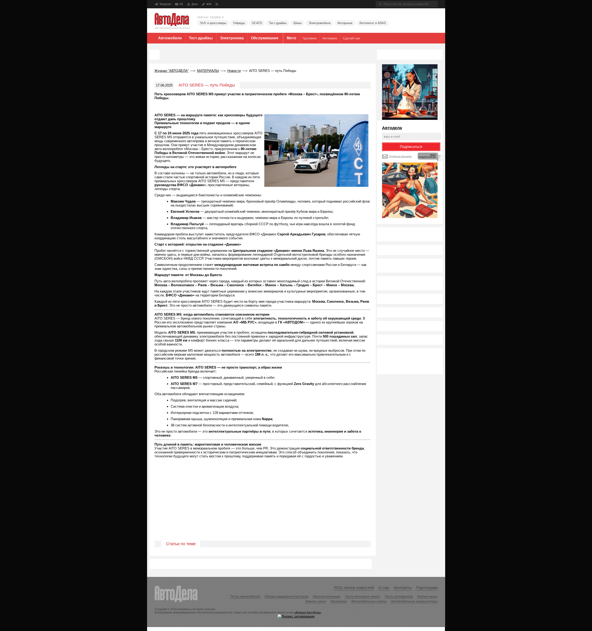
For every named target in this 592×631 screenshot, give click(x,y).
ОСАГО (257, 23)
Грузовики (310, 38)
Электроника (232, 38)
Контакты (403, 587)
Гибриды (239, 23)
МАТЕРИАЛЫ (208, 71)
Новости (234, 71)
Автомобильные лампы (369, 601)
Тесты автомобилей (245, 596)
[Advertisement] (262, 504)
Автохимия (338, 601)
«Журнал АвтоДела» (307, 612)
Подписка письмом (400, 156)
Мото (291, 38)
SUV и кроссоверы (213, 23)
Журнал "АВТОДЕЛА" (171, 71)
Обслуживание (264, 38)
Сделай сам (351, 38)
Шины (297, 23)
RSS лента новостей (354, 587)
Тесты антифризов (399, 596)
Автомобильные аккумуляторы (414, 601)
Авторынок (344, 23)
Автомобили (170, 38)
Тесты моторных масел (362, 596)
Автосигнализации (326, 596)
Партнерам (427, 587)
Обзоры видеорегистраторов (286, 596)
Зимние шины (315, 601)
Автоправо (329, 38)
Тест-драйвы (278, 23)
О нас (383, 587)
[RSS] (217, 4)
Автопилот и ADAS (372, 23)
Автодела (392, 128)
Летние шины (427, 596)
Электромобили (319, 23)
